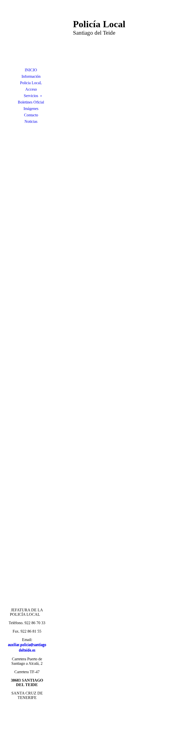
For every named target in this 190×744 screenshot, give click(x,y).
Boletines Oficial (31, 102)
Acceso (31, 89)
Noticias (30, 121)
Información (31, 76)
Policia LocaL (31, 83)
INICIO (31, 70)
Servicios (31, 96)
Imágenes (31, 108)
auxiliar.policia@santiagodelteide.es (27, 647)
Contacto (31, 115)
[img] (31, 36)
